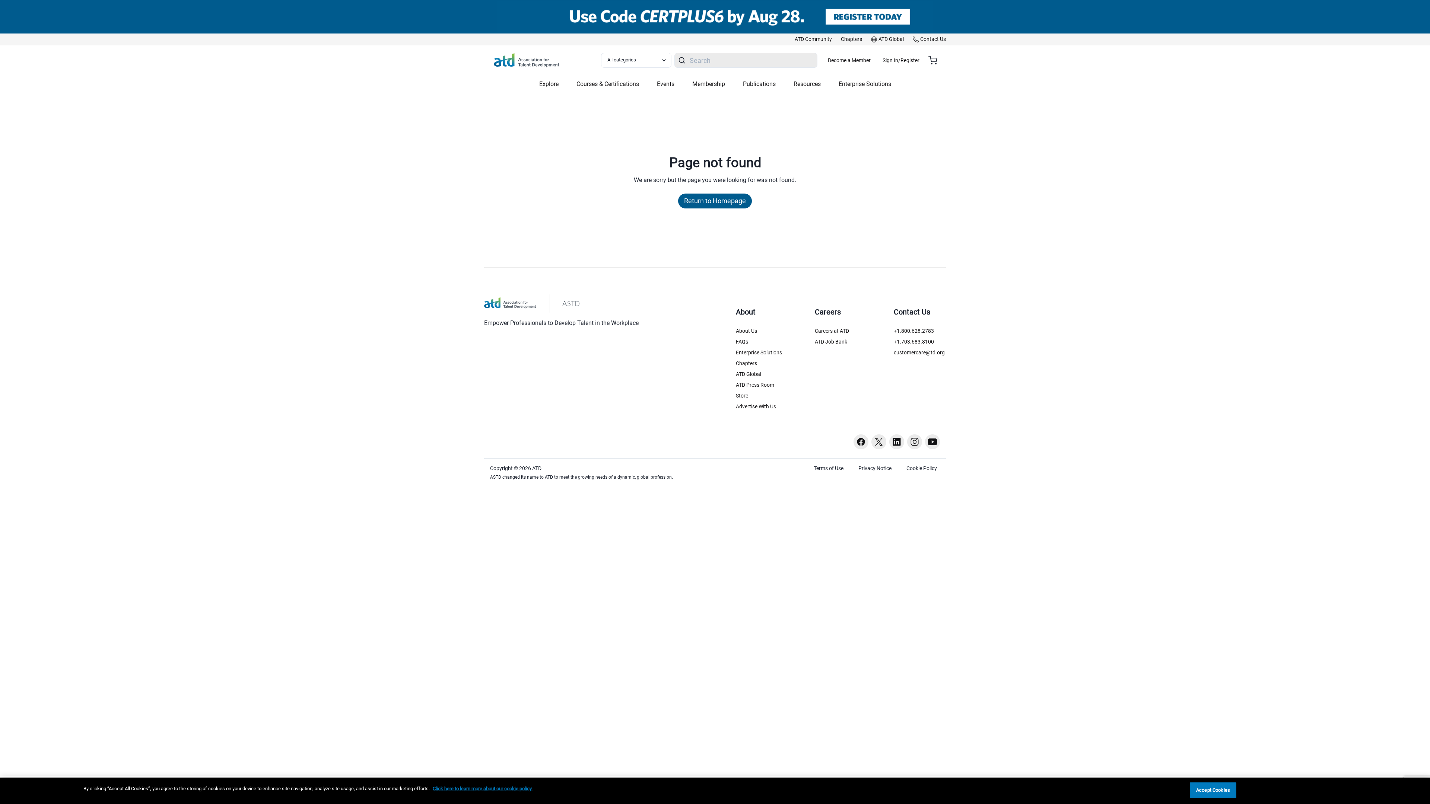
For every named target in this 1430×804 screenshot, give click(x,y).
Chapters (746, 363)
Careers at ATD (832, 331)
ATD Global (748, 374)
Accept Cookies (1213, 790)
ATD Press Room (755, 385)
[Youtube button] (932, 441)
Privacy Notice (875, 468)
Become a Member (849, 60)
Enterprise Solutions (759, 352)
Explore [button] (549, 83)
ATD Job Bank (831, 342)
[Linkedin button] (896, 441)
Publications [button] (759, 83)
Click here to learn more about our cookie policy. (483, 788)
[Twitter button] (878, 441)
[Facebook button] (861, 441)
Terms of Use (828, 468)
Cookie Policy (921, 468)
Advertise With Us (756, 406)
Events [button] (665, 83)
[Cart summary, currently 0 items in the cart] (935, 60)
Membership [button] (708, 83)
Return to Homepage (715, 201)
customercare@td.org (919, 352)
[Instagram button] (914, 441)
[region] (715, 791)
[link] (813, 39)
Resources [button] (807, 83)
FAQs (742, 342)
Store (742, 396)
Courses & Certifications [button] (607, 83)
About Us (746, 331)
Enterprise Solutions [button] (865, 83)
